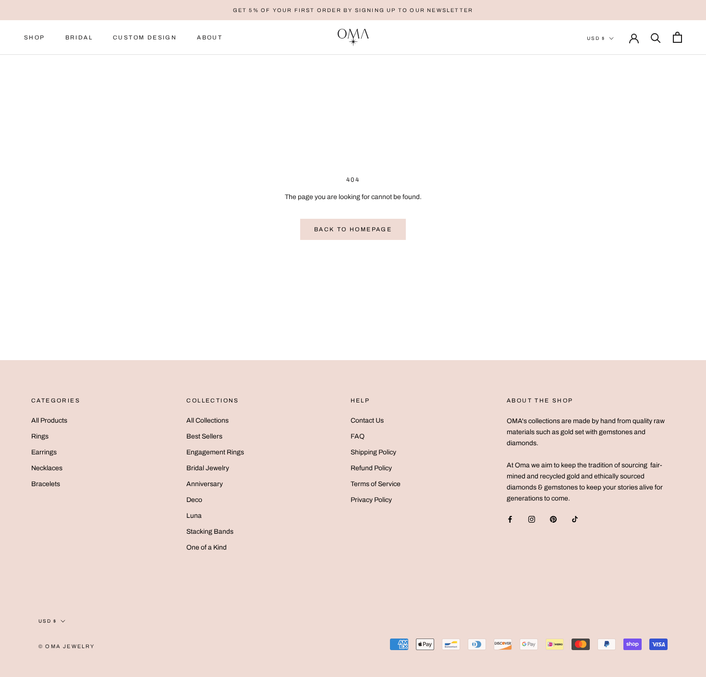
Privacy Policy (371, 499)
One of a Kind (206, 547)
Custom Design (145, 37)
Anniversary (204, 484)
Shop (34, 37)
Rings (40, 436)
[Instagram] (531, 519)
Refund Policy (371, 468)
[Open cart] (677, 37)
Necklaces (46, 468)
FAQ (358, 436)
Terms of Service (376, 484)
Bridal (79, 37)
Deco (194, 499)
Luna (194, 515)
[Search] (656, 37)
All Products (49, 420)
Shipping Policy (373, 452)
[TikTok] (575, 519)
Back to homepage (353, 229)
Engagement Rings (215, 452)
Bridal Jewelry (207, 468)
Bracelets (45, 484)
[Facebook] (510, 519)
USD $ (596, 38)
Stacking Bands (209, 531)
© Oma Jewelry (66, 646)
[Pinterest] (553, 519)
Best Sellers (204, 436)
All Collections (207, 420)
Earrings (44, 452)
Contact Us (367, 420)
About (209, 37)
